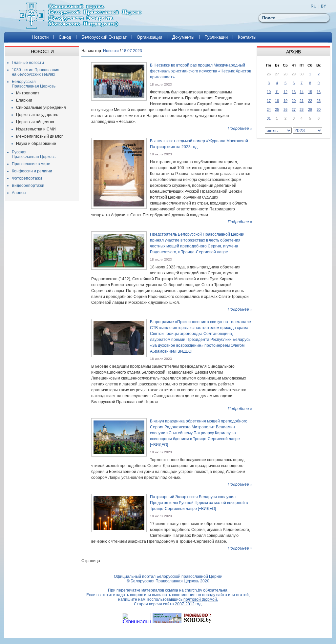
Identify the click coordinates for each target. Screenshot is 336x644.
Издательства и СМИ (36, 129)
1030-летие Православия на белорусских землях (35, 72)
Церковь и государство (37, 114)
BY (323, 6)
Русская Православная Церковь (33, 154)
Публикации (216, 37)
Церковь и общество (35, 122)
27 (294, 109)
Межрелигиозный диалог (39, 136)
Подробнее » (240, 128)
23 (319, 101)
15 (310, 92)
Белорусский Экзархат (104, 37)
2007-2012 (185, 604)
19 (285, 101)
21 (302, 101)
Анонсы (19, 192)
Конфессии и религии (32, 171)
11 (277, 92)
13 (294, 92)
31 (269, 118)
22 (310, 101)
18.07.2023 (132, 51)
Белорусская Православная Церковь (33, 83)
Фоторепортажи (27, 178)
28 (302, 109)
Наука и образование (36, 143)
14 (302, 92)
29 (310, 109)
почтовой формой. (200, 599)
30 (319, 109)
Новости (40, 37)
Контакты (247, 37)
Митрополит (27, 93)
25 (277, 109)
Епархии (24, 100)
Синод (65, 37)
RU (314, 6)
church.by (193, 590)
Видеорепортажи (28, 185)
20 (294, 101)
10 (269, 92)
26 (285, 109)
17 (269, 101)
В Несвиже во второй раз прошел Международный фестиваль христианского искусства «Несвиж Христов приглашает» (200, 71)
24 (269, 109)
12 (285, 92)
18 (277, 101)
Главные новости (28, 62)
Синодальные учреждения (41, 107)
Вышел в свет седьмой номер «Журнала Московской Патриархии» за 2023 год (199, 144)
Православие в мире (31, 164)
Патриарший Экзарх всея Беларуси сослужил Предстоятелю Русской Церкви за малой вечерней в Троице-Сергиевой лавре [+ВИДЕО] (199, 503)
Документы (183, 37)
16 (319, 92)
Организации (149, 37)
